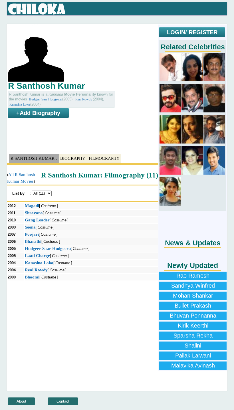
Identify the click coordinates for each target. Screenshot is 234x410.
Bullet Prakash (193, 305)
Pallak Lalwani (193, 355)
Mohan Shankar (193, 295)
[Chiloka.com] (37, 9)
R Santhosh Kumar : (34, 158)
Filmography (104, 158)
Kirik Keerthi (193, 325)
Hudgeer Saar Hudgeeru (45, 99)
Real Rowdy (83, 99)
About (21, 401)
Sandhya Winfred (193, 285)
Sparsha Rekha (193, 335)
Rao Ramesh (192, 275)
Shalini (193, 345)
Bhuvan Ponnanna (193, 315)
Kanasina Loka (19, 104)
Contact (63, 401)
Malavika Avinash (193, 365)
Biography (72, 158)
